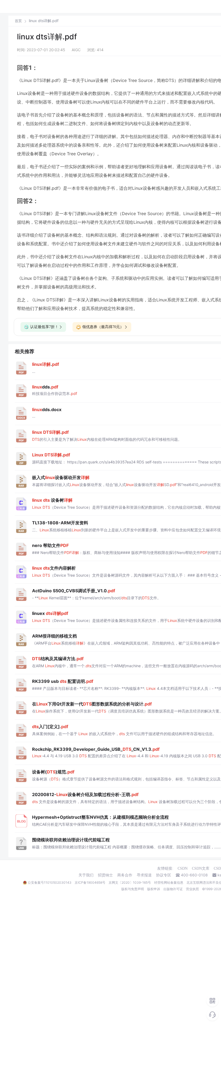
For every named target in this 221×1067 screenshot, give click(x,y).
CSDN (183, 868)
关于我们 (86, 875)
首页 (18, 21)
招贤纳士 (105, 875)
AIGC (76, 49)
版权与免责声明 (132, 889)
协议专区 (163, 875)
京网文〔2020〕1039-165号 (130, 882)
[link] (18, 21)
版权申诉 (153, 889)
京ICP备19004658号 (90, 882)
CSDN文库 (200, 868)
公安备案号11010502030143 (49, 882)
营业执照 (192, 889)
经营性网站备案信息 (168, 882)
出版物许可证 (173, 889)
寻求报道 (144, 875)
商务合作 (124, 875)
